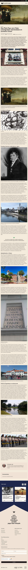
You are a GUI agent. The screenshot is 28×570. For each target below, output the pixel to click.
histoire (14, 517)
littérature (14, 520)
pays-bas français (14, 523)
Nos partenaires (3, 532)
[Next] (25, 484)
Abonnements (3, 530)
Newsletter (2, 0)
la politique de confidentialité (12, 556)
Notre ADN (16, 530)
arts (14, 515)
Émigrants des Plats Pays (18, 34)
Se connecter (22, 0)
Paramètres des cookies (4, 544)
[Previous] (23, 484)
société (14, 522)
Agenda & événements (4, 541)
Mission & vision (17, 532)
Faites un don (3, 531)
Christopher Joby (4, 33)
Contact (16, 534)
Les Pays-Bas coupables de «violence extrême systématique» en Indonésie (20, 497)
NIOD (16, 500)
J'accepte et (8, 556)
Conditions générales (4, 542)
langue (14, 518)
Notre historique (17, 531)
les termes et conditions (6, 556)
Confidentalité (3, 543)
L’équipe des (18, 533)
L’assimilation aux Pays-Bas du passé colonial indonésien (7, 497)
